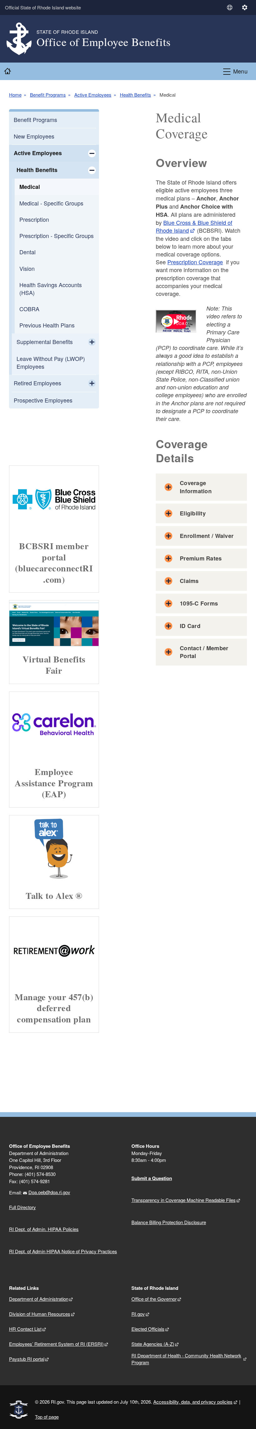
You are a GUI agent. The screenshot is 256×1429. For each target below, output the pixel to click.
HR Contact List (25, 1328)
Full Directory (22, 1207)
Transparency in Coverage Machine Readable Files (183, 1200)
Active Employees (92, 95)
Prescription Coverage (195, 262)
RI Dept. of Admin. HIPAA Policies (44, 1229)
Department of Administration (38, 1298)
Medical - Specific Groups (51, 203)
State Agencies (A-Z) (152, 1343)
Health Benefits (135, 95)
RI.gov (138, 1313)
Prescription (34, 219)
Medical (29, 187)
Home (15, 95)
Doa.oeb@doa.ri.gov (49, 1192)
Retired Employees (37, 383)
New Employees (34, 136)
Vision (27, 268)
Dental (27, 252)
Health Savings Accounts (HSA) (50, 288)
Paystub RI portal (26, 1359)
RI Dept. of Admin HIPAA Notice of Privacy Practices (63, 1251)
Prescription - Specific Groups (56, 235)
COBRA (29, 309)
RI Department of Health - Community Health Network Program (186, 1359)
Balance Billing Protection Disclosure (168, 1222)
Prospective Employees (43, 400)
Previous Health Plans (47, 325)
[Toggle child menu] (92, 153)
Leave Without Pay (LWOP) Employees (51, 362)
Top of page (47, 1416)
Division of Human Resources (39, 1313)
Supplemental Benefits (45, 341)
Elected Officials (148, 1328)
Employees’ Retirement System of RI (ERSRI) (56, 1343)
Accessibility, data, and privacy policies (193, 1401)
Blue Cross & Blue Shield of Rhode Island (194, 226)
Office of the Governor (154, 1298)
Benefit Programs (48, 95)
